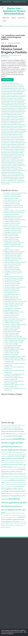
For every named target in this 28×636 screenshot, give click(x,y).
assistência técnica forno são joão (11, 482)
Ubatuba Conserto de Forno (11, 297)
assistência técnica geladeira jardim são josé (13, 509)
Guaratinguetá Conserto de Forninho (13, 216)
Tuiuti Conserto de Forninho (11, 239)
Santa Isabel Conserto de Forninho (13, 200)
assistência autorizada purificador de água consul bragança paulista (12, 164)
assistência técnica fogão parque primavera (10, 454)
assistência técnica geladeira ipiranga (8, 486)
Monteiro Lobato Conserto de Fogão (13, 342)
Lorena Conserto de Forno (11, 306)
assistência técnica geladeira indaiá (18, 484)
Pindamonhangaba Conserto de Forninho (14, 219)
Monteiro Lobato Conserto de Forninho (14, 212)
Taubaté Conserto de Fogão (11, 351)
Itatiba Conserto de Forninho (11, 234)
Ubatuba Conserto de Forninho (12, 203)
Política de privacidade (9, 550)
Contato (4, 20)
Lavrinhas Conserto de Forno (11, 285)
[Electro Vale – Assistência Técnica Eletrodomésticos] (14, 10)
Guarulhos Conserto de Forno (11, 290)
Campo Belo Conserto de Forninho (13, 253)
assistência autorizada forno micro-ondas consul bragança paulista (12, 136)
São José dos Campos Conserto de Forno (14, 319)
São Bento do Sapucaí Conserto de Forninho (15, 193)
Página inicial (5, 17)
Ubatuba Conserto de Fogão (11, 335)
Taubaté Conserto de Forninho (12, 221)
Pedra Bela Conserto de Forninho (12, 230)
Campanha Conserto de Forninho (12, 257)
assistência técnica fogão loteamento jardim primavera (12, 452)
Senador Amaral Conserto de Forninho (14, 278)
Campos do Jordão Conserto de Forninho (14, 210)
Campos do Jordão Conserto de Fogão (14, 340)
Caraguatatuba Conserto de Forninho (13, 205)
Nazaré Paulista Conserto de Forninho (14, 242)
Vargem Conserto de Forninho (12, 237)
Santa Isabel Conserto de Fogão (12, 331)
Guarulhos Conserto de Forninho (12, 196)
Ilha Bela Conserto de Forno (11, 296)
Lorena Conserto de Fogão (11, 344)
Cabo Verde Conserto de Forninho (12, 264)
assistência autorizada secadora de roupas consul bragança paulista (12, 180)
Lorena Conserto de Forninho (11, 214)
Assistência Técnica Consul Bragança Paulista (14, 49)
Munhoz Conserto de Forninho (12, 269)
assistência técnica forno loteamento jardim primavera (15, 476)
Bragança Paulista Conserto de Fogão (13, 358)
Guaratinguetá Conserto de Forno (12, 308)
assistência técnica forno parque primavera (10, 478)
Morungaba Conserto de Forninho (12, 232)
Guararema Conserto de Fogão (12, 326)
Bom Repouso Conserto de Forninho (13, 276)
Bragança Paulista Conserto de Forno (13, 321)
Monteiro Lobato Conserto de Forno (13, 305)
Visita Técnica (21, 17)
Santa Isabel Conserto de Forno (12, 294)
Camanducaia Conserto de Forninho (13, 280)
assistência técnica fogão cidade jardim (9, 425)
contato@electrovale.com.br (19, 1)
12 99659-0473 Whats (7, 1)
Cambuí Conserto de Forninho (11, 281)
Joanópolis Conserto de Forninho (12, 244)
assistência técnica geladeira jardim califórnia (17, 493)
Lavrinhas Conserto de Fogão (11, 322)
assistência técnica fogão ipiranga (13, 427)
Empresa (13, 17)
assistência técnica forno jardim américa (9, 469)
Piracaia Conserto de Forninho (12, 241)
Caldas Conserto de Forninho (11, 260)
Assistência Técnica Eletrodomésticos (10, 83)
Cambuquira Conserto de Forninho (13, 258)
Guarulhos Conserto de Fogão (12, 328)
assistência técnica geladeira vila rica (8, 525)
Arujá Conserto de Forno (10, 292)
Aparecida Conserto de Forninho (12, 218)
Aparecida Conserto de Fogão (11, 347)
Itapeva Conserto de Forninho (11, 266)
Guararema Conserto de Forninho (12, 195)
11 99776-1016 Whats (6, 589)
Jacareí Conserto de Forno (11, 317)
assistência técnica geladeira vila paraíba (18, 523)
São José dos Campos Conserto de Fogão (15, 356)
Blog (5, 555)
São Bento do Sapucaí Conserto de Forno (14, 287)
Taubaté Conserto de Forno (11, 313)
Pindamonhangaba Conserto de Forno (14, 312)
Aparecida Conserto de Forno (11, 310)
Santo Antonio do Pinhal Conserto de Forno (15, 301)
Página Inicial (7, 546)
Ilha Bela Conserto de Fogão (11, 333)
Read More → (7, 79)
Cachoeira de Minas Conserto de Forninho (15, 262)
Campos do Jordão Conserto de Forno (14, 303)
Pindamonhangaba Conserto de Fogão (14, 349)
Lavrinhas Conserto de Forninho (12, 283)
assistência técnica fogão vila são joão (16, 462)
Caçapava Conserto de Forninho (12, 223)
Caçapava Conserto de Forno (11, 315)
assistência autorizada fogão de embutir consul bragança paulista (12, 116)
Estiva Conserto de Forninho (11, 267)
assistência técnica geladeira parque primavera (15, 515)
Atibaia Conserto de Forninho (11, 250)
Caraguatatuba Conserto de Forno (13, 299)
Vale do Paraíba (8, 557)
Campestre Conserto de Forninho (12, 255)
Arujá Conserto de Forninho (11, 198)
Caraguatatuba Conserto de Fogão (13, 336)
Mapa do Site (7, 559)
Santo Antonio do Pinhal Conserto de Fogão (15, 338)
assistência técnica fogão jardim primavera (13, 442)
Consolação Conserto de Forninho (13, 271)
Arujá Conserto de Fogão (10, 329)
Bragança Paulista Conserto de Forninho (14, 251)
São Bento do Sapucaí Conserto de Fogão (15, 324)
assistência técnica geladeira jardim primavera (14, 502)
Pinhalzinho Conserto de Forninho (12, 228)
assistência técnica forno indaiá (19, 467)
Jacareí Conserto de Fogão (11, 354)
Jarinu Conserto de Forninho (11, 235)
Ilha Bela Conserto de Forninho (12, 202)
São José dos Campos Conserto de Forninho (15, 226)
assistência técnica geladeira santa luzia (9, 517)
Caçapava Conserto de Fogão (11, 352)
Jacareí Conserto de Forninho (11, 225)
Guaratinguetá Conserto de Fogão (13, 345)
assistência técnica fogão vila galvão (11, 460)
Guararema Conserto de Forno (12, 289)
